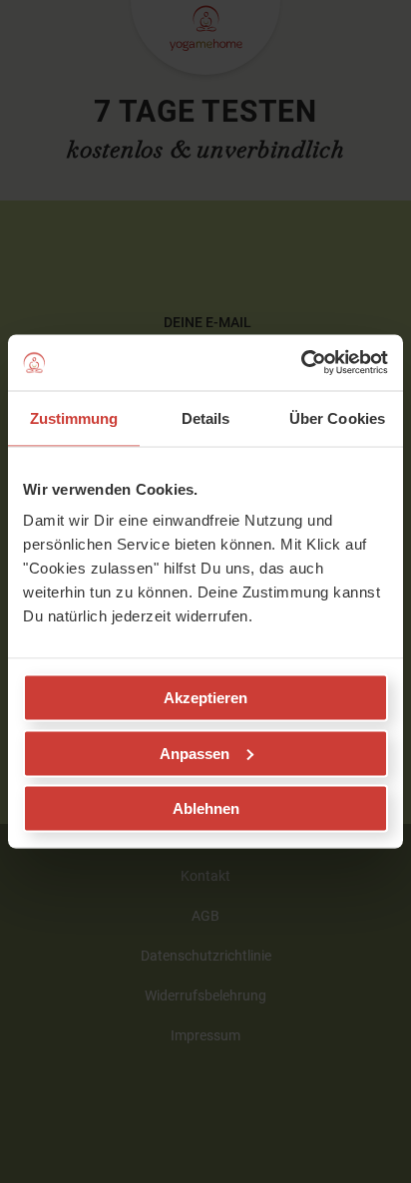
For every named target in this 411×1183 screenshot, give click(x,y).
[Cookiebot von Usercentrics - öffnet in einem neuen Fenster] (300, 363)
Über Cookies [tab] (337, 417)
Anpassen (194, 752)
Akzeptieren (205, 697)
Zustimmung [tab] (74, 417)
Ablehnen (206, 808)
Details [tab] (206, 417)
